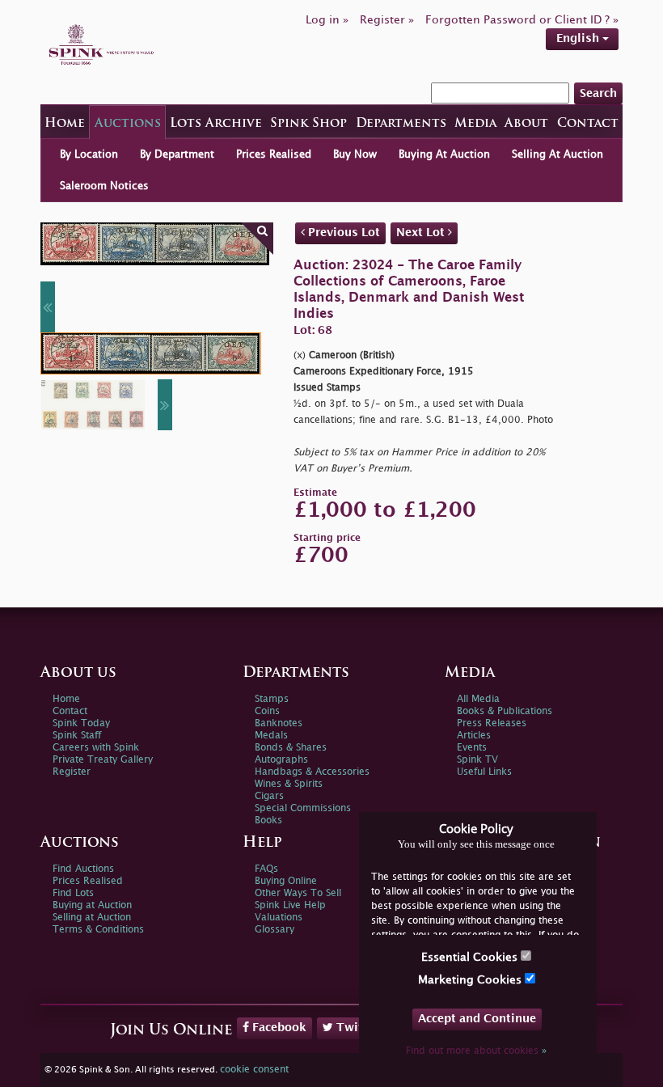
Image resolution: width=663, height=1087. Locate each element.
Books (268, 820)
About (526, 124)
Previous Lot (342, 232)
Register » (387, 20)
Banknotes (278, 723)
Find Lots (73, 893)
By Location (89, 154)
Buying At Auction (444, 154)
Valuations (278, 917)
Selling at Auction (92, 917)
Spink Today (81, 723)
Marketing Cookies (471, 980)
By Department (177, 154)
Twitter (356, 1027)
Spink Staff (77, 735)
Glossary (274, 929)
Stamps (272, 699)
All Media (478, 699)
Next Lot (422, 232)
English (579, 38)
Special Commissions (303, 808)
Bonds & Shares (291, 747)
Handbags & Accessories (312, 772)
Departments (401, 124)
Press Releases (491, 723)
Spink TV (477, 759)
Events (472, 747)
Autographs (281, 759)
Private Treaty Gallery (103, 759)
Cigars (269, 796)
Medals (271, 735)
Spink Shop (308, 124)
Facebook (277, 1027)
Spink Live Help (290, 905)
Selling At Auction (557, 154)
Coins (267, 711)
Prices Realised (273, 154)
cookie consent (254, 1069)
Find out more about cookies (476, 1051)
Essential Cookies (471, 957)
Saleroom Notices (104, 186)
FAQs (266, 869)
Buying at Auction (92, 905)
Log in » (327, 20)
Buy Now (355, 154)
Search (598, 93)
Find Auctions (83, 869)
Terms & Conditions (98, 929)
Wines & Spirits (289, 784)
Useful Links (484, 772)
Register (72, 772)
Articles (474, 735)
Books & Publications (504, 711)
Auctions (128, 124)
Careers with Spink (96, 747)
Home (64, 124)
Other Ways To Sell (298, 893)
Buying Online (286, 881)
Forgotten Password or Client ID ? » (522, 20)
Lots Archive (216, 124)
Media (475, 124)
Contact (588, 124)
